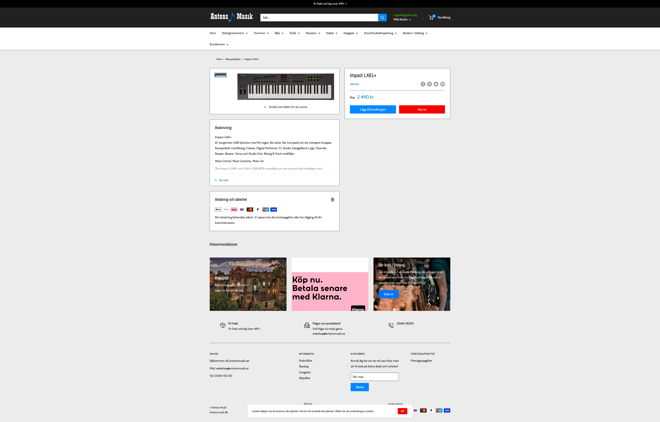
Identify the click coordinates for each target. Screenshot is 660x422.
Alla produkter (233, 59)
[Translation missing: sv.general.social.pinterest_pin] (429, 84)
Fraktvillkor (305, 360)
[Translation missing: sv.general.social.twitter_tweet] (436, 84)
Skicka (360, 387)
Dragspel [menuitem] (349, 33)
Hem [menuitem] (213, 33)
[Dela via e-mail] (442, 84)
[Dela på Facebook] (423, 84)
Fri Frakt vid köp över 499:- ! (330, 3)
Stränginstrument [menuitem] (233, 33)
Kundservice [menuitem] (217, 44)
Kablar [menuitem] (330, 33)
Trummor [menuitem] (259, 33)
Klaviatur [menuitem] (311, 33)
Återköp (304, 366)
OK (402, 411)
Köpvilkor (304, 378)
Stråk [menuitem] (293, 33)
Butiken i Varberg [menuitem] (413, 33)
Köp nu (422, 109)
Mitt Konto (401, 19)
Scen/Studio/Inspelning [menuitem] (378, 33)
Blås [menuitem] (277, 33)
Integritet (305, 372)
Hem (219, 59)
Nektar (354, 84)
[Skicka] (382, 17)
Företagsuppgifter (421, 360)
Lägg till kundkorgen (373, 109)
